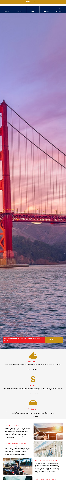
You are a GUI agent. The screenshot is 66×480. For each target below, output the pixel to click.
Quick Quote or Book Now (33, 2)
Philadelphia (46, 11)
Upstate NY (6, 11)
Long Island (19, 8)
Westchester (19, 11)
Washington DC (59, 11)
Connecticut (6, 8)
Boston (32, 11)
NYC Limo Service (6, 5)
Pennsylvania (59, 8)
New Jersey (33, 8)
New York (46, 8)
